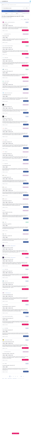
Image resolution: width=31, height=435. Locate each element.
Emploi (6, 378)
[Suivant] (23, 376)
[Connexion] (30, 1)
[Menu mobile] (1, 1)
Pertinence (25, 19)
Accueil (3, 378)
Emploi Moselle (14, 378)
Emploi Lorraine (10, 378)
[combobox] (15, 5)
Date (28, 19)
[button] (23, 8)
